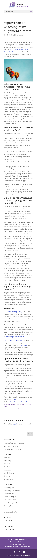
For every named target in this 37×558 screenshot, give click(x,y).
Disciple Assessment (11, 546)
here (14, 399)
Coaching (7, 476)
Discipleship (7, 461)
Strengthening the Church (12, 503)
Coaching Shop (8, 506)
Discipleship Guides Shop (12, 491)
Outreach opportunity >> (25, 409)
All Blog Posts (8, 479)
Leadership (7, 470)
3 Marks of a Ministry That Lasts (14, 443)
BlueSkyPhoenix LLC (23, 555)
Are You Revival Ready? (11, 446)
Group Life (7, 464)
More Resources (9, 509)
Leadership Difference (17, 544)
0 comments (19, 35)
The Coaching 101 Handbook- (13, 340)
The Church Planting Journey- (13, 312)
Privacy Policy (25, 546)
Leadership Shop (9, 494)
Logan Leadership (21, 539)
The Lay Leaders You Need (12, 449)
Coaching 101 (23, 345)
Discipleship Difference (17, 542)
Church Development (10, 467)
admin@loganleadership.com (14, 337)
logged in (15, 424)
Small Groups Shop (10, 500)
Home (10, 539)
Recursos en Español (10, 512)
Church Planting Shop (10, 497)
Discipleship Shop (9, 488)
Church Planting (9, 35)
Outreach (7, 458)
